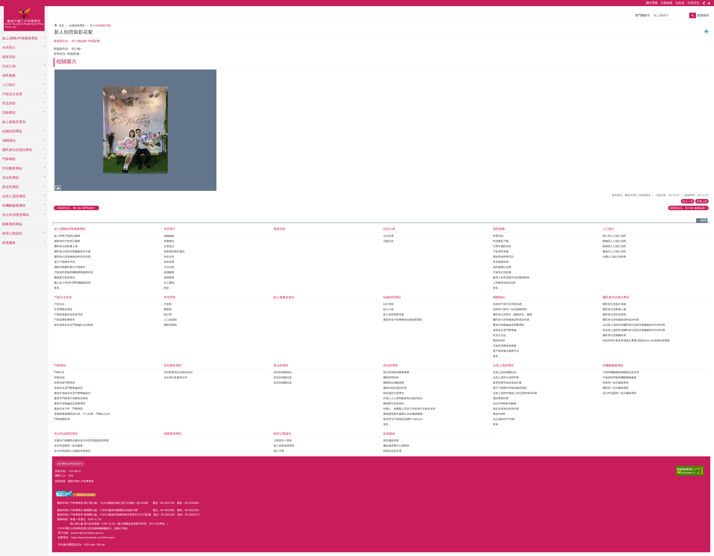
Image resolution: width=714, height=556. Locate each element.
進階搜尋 (703, 15)
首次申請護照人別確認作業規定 (72, 450)
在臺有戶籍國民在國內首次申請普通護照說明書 (81, 440)
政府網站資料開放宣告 (70, 463)
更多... (58, 287)
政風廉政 (389, 433)
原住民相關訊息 (283, 382)
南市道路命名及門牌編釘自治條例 (73, 324)
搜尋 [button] (692, 15)
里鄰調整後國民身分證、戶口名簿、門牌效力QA (82, 413)
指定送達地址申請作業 (506, 408)
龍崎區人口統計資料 (614, 246)
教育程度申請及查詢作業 (507, 382)
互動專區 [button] (9, 112)
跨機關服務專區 (613, 365)
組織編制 (169, 235)
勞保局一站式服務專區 (616, 382)
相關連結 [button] (9, 140)
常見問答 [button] (9, 103)
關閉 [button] (704, 220)
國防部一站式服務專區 (616, 387)
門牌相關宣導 (62, 419)
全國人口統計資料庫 (614, 256)
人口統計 (609, 228)
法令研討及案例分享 (175, 377)
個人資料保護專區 (284, 445)
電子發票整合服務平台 (506, 350)
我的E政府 (499, 340)
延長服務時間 (501, 261)
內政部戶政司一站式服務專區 (510, 309)
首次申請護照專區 (66, 433)
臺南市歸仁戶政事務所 (24, 18)
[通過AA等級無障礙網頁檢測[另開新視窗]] (690, 471)
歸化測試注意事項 (393, 393)
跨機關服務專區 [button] (14, 205)
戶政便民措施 (501, 251)
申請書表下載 (501, 241)
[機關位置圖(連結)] (64, 495)
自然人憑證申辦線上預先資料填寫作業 (515, 393)
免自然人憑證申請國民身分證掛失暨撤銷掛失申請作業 (634, 330)
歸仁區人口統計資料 (614, 235)
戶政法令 (59, 304)
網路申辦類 (170, 324)
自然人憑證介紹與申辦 (506, 377)
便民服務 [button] (9, 75)
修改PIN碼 (499, 413)
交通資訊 (169, 246)
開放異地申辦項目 (503, 256)
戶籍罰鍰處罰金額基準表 (68, 314)
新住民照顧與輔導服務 (396, 372)
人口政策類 (170, 319)
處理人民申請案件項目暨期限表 (511, 277)
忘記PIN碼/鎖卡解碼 (504, 403)
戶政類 (168, 304)
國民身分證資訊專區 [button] (17, 150)
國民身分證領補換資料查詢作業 (72, 256)
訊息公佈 (389, 228)
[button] (135, 130)
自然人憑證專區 (503, 365)
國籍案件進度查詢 (64, 277)
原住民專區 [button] (10, 178)
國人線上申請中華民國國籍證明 (72, 282)
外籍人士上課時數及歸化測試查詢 (402, 398)
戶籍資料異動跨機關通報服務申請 (73, 272)
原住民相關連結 (283, 372)
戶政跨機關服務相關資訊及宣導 (621, 372)
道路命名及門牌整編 (504, 330)
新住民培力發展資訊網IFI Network (403, 419)
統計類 (168, 314)
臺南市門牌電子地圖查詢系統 (71, 398)
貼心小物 (388, 309)
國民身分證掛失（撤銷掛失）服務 (512, 314)
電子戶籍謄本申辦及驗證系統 (510, 387)
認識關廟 (169, 272)
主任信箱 (169, 267)
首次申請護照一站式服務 (68, 445)
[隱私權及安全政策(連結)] (84, 495)
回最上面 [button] (702, 201)
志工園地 (169, 282)
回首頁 (680, 2)
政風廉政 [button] (9, 243)
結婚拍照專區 (77, 25)
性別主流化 (499, 335)
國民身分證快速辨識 (614, 314)
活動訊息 (388, 241)
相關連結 (499, 297)
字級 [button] (709, 3)
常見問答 (170, 297)
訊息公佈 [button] (9, 66)
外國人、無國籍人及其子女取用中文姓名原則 (409, 408)
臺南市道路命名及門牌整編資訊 (72, 393)
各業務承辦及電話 (174, 251)
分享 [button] (704, 3)
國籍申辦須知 (391, 377)
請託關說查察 (391, 440)
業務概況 (169, 241)
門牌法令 (59, 372)
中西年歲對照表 (502, 246)
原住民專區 (281, 365)
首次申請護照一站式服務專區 (619, 393)
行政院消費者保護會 (504, 345)
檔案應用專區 (12, 224)
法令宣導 (388, 235)
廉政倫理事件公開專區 (396, 445)
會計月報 (279, 450)
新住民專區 (390, 365)
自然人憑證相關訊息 (504, 372)
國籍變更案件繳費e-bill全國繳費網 (403, 413)
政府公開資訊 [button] (12, 233)
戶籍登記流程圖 (502, 272)
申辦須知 (498, 235)
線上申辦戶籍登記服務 (67, 235)
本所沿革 (169, 256)
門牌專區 (60, 365)
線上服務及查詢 (14, 122)
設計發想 (388, 304)
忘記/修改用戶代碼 (503, 419)
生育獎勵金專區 (63, 309)
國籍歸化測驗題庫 (393, 382)
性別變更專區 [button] (12, 168)
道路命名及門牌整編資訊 (68, 387)
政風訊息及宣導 (392, 450)
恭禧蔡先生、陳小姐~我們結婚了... (77, 207)
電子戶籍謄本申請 (64, 261)
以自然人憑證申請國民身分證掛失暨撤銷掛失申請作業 (634, 324)
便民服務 (499, 228)
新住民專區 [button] (10, 187)
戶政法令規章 (63, 297)
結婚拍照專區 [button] (12, 131)
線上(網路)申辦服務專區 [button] (20, 38)
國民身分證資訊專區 (616, 297)
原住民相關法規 (283, 377)
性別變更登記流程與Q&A (178, 372)
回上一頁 (687, 201)
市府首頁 (693, 2)
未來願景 (169, 261)
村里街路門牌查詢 (64, 382)
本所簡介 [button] (9, 47)
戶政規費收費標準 (64, 319)
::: (4, 2)
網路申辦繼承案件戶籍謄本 (69, 267)
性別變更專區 (173, 365)
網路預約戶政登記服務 (67, 241)
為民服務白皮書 (502, 267)
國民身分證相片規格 (614, 304)
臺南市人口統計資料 (614, 251)
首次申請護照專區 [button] (15, 215)
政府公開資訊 (282, 433)
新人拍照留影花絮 (100, 25)
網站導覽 (652, 2)
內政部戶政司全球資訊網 (507, 304)
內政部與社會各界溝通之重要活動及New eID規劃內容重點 (636, 340)
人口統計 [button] (9, 85)
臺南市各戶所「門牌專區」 (69, 408)
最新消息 (9, 57)
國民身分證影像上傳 (66, 246)
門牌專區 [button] (9, 159)
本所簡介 (170, 228)
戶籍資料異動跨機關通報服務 (619, 377)
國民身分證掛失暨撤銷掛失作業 (72, 251)
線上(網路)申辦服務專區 (70, 228)
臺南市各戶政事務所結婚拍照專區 (402, 319)
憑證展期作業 (501, 398)
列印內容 (706, 31)
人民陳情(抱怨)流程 (504, 282)
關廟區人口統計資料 (614, 241)
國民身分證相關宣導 (614, 335)
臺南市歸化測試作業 (395, 387)
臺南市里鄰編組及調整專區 (508, 324)
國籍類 (168, 309)
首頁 (61, 25)
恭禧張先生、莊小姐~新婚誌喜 (687, 207)
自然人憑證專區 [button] (14, 196)
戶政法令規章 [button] (12, 94)
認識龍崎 (169, 277)
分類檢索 (667, 2)
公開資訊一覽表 (283, 440)
